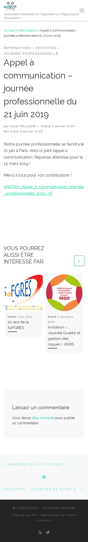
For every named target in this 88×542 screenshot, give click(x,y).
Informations (27, 30)
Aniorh (32, 508)
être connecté (43, 418)
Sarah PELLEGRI (23, 126)
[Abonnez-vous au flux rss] (40, 533)
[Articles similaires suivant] (79, 261)
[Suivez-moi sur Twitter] (48, 533)
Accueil (9, 30)
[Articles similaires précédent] (68, 261)
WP (34, 515)
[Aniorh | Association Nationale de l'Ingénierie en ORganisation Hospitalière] (10, 6)
